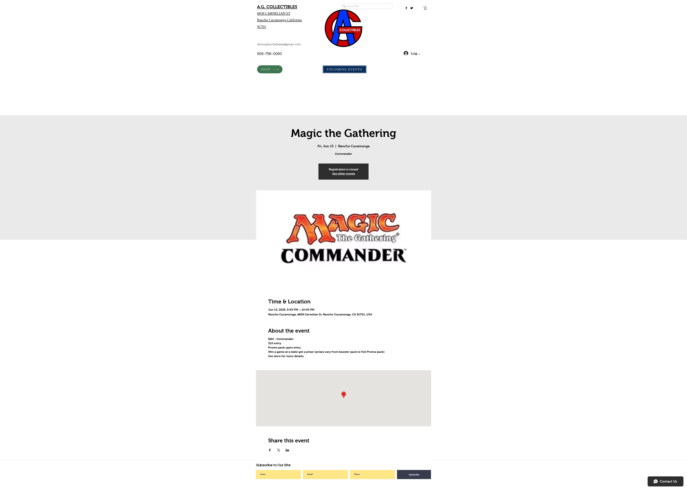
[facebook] (406, 8)
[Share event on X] (278, 450)
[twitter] (411, 8)
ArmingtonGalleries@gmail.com (279, 44)
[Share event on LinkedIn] (287, 450)
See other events (343, 173)
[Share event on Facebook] (270, 450)
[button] (425, 8)
